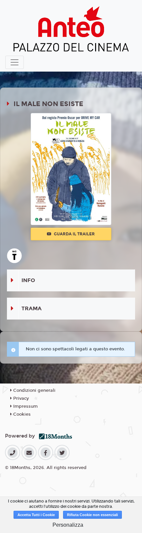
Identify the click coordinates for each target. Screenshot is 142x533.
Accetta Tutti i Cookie (36, 515)
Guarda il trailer (74, 234)
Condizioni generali (33, 390)
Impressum (25, 406)
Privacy (20, 398)
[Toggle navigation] (14, 62)
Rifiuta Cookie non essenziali (92, 515)
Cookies (21, 414)
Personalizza (68, 525)
